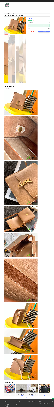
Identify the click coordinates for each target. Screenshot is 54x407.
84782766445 (42, 406)
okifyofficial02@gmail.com (43, 405)
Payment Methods (7, 406)
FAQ (16, 404)
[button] (26, 397)
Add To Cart (44, 31)
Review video (6, 405)
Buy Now (33, 31)
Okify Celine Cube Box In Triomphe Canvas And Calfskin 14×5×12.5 (21, 394)
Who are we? (6, 403)
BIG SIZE (15, 10)
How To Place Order (18, 403)
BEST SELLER (10, 10)
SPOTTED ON (19, 10)
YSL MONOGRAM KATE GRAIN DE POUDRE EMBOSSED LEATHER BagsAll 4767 (33, 394)
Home (6, 13)
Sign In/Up (45, 5)
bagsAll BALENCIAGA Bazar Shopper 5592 (9, 394)
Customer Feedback (7, 404)
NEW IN (13, 10)
